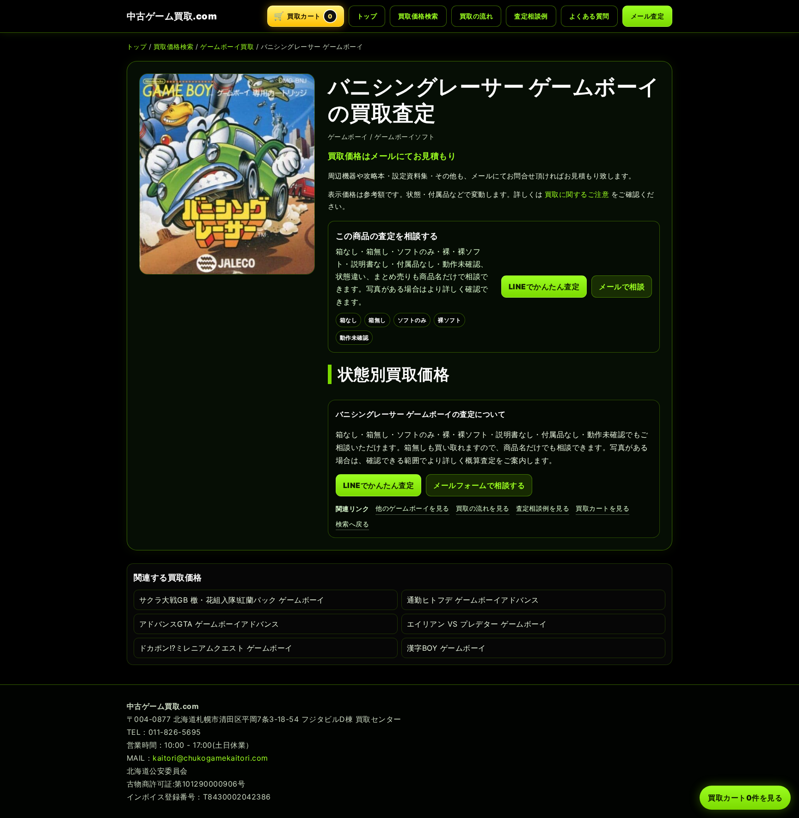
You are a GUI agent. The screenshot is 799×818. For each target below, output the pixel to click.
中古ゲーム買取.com (172, 16)
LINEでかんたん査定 (544, 286)
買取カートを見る (602, 508)
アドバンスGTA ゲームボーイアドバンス (209, 624)
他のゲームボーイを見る (412, 508)
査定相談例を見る (543, 508)
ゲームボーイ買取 (227, 46)
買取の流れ (476, 16)
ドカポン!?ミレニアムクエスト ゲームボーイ (216, 648)
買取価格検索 (418, 16)
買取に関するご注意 (577, 194)
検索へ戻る (352, 524)
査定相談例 (530, 16)
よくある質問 (589, 16)
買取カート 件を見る (745, 797)
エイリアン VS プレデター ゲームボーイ (477, 624)
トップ (367, 16)
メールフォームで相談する (479, 485)
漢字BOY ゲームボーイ (446, 648)
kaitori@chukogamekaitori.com (210, 758)
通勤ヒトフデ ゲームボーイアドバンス (473, 599)
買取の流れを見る (483, 508)
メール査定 (647, 16)
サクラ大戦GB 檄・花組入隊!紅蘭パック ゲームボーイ (232, 599)
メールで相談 (622, 286)
